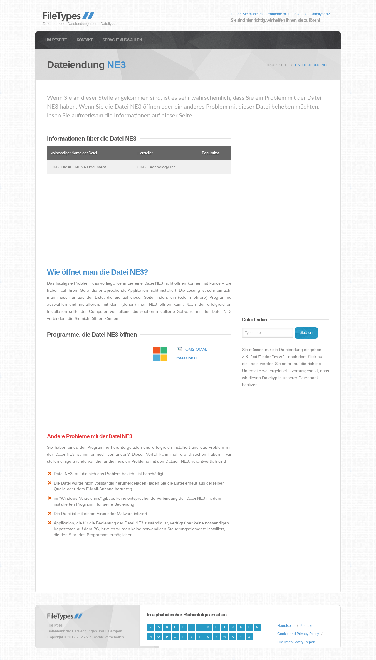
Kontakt (85, 40)
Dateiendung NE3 (311, 65)
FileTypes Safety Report (296, 642)
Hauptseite (56, 40)
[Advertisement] (139, 221)
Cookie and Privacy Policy (298, 634)
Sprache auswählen (122, 40)
